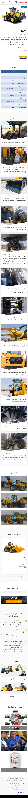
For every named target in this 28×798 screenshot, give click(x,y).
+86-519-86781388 (14, 783)
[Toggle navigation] (3, 2)
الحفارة (25, 679)
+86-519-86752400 (14, 785)
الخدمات (14, 748)
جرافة (22, 557)
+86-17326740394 (18, 790)
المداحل (25, 696)
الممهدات (11, 679)
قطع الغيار (14, 769)
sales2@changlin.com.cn (12, 787)
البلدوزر (12, 696)
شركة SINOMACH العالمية (14, 728)
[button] (21, 576)
